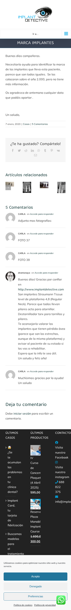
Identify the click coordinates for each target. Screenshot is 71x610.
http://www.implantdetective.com (41, 289)
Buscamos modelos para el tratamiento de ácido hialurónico (11, 551)
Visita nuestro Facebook (61, 452)
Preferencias (35, 596)
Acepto (35, 576)
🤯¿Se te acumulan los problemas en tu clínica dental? (11, 470)
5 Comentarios (40, 124)
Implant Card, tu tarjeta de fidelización (11, 513)
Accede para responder (42, 214)
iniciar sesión (22, 413)
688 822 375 (59, 487)
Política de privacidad (45, 605)
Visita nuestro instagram (62, 472)
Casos (26, 124)
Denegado (35, 586)
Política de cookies (23, 605)
